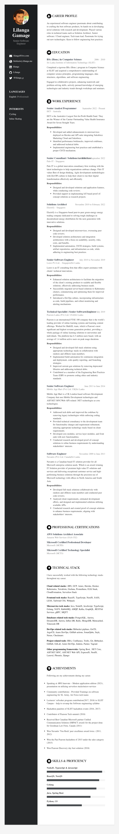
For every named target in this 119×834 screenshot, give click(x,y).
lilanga (16, 66)
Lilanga (16, 72)
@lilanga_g (18, 77)
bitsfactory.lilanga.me (22, 61)
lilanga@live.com (21, 55)
